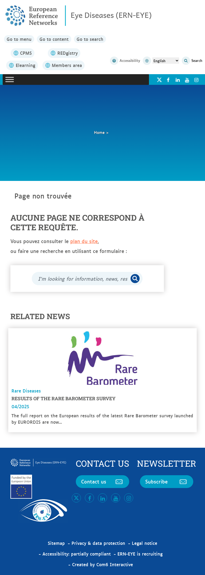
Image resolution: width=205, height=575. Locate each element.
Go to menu (19, 38)
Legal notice (144, 543)
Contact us (93, 481)
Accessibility (130, 60)
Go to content (54, 38)
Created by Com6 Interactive (102, 564)
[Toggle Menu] (9, 79)
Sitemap (56, 543)
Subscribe (156, 481)
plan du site (84, 241)
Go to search (90, 38)
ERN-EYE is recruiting (140, 553)
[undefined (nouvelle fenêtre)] (168, 79)
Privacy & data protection (98, 543)
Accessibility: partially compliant (76, 553)
